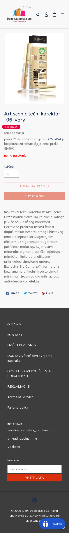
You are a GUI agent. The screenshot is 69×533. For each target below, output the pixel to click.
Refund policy (18, 407)
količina (9, 166)
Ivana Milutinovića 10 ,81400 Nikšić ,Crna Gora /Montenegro (34, 515)
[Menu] (63, 14)
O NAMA (14, 324)
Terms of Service (20, 397)
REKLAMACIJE (18, 386)
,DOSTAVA (53, 139)
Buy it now (34, 196)
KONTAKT (15, 335)
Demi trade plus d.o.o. (36, 510)
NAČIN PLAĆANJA (21, 345)
